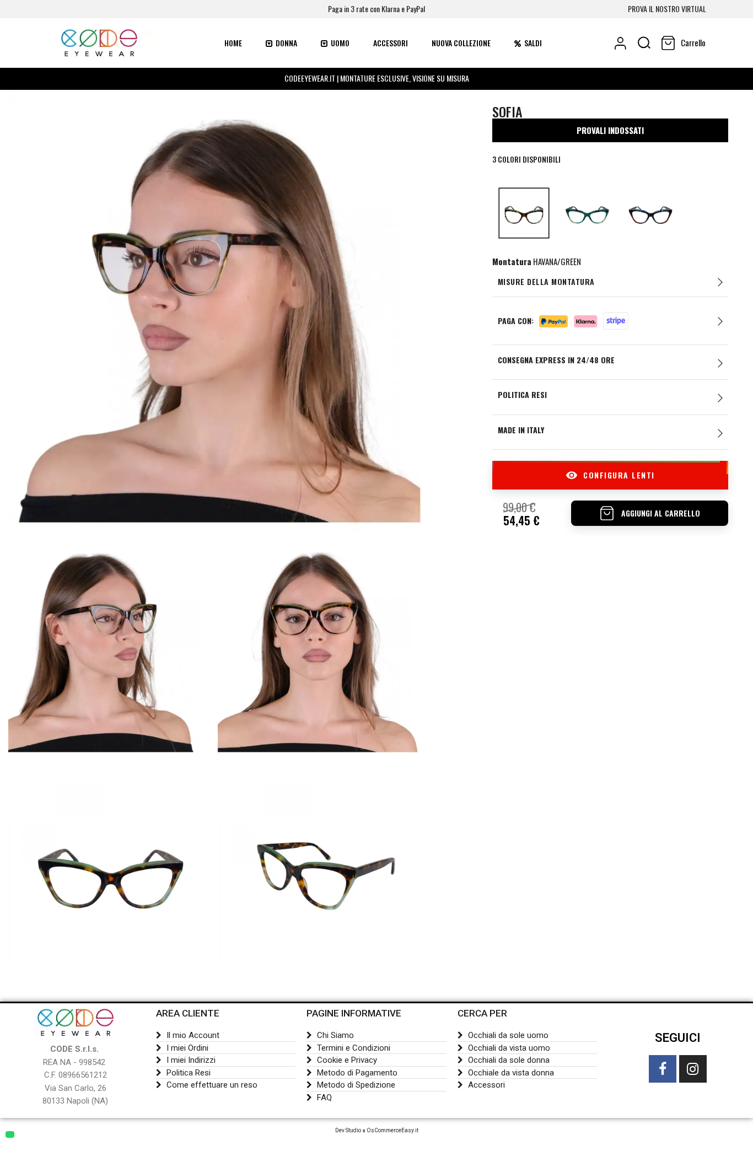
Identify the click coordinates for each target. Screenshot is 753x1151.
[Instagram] (693, 1069)
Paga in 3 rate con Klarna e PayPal (376, 8)
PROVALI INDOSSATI (610, 130)
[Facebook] (662, 1069)
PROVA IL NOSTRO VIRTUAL (667, 8)
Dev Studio (348, 1130)
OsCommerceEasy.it (392, 1130)
